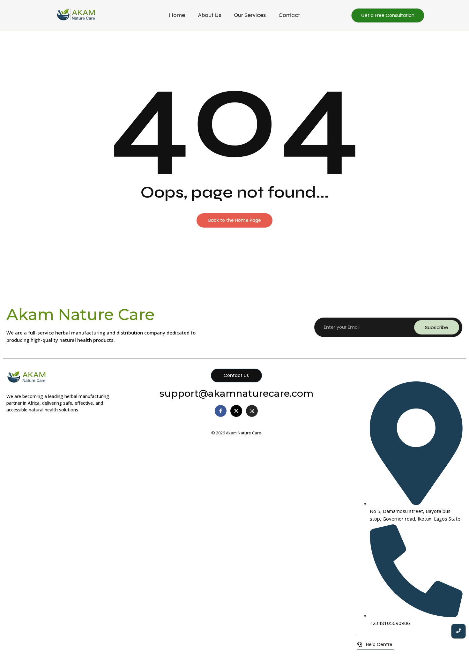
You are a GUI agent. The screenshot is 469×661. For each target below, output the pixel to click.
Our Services (250, 15)
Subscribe (436, 327)
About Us (209, 15)
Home (177, 15)
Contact (289, 15)
